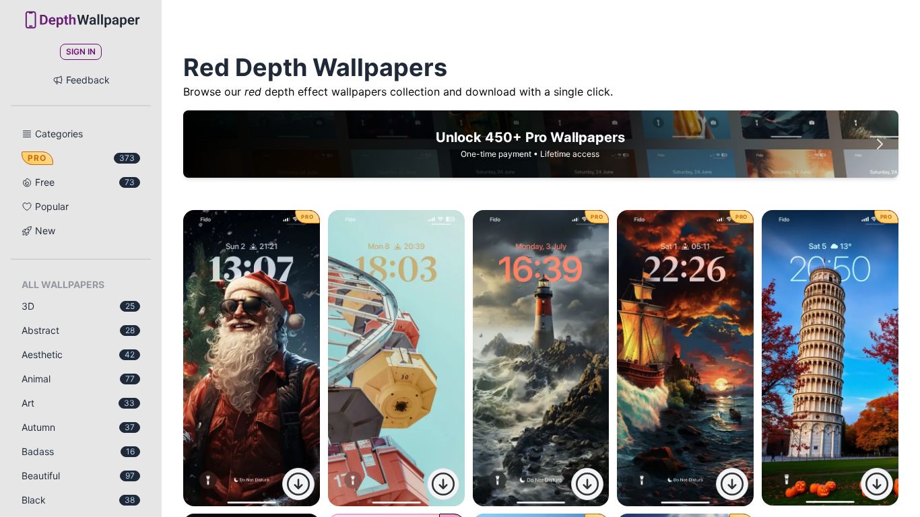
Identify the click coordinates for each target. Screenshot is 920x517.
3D (78, 306)
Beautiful (78, 475)
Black (78, 500)
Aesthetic (78, 354)
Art (78, 403)
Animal (78, 378)
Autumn (78, 427)
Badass (78, 451)
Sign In (81, 51)
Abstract (78, 330)
